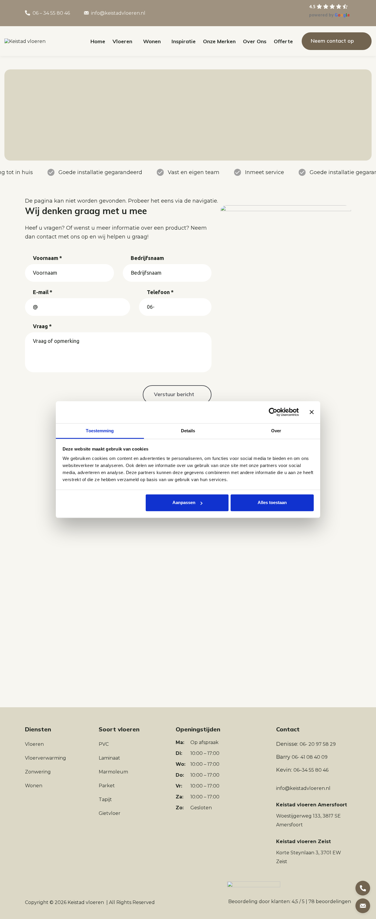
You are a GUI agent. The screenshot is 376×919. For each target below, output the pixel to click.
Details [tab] (188, 430)
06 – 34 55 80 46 (51, 13)
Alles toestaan (272, 502)
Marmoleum (113, 772)
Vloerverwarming (45, 758)
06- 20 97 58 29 (318, 744)
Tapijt (105, 799)
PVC (104, 744)
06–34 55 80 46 (310, 770)
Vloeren (34, 744)
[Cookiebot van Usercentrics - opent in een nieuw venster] (273, 412)
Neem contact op (332, 40)
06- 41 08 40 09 (310, 757)
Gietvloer (109, 813)
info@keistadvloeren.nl (118, 13)
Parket (107, 785)
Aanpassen (183, 502)
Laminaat (109, 758)
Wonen (33, 785)
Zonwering (38, 772)
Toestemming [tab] (100, 430)
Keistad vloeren (86, 902)
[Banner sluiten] (312, 412)
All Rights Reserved (132, 902)
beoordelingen (329, 901)
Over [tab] (276, 430)
